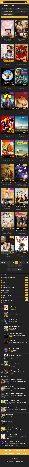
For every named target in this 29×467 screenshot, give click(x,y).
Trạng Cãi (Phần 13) (13, 362)
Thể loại (7, 11)
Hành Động (15, 335)
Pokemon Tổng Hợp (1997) (12, 400)
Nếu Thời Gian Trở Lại (14, 319)
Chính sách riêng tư (17, 450)
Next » (19, 269)
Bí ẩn (10, 383)
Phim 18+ (19, 314)
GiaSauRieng (24, 453)
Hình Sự (23, 342)
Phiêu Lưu (23, 335)
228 (14, 269)
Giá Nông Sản (12, 453)
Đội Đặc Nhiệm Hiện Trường (15, 333)
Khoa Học (25, 371)
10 (19, 265)
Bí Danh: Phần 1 (12, 340)
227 (9, 269)
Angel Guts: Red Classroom (15, 313)
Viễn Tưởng (20, 371)
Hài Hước (19, 363)
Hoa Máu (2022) (9, 421)
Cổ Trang (25, 436)
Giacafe (18, 453)
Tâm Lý (14, 328)
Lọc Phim (15, 17)
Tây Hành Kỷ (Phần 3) (14, 348)
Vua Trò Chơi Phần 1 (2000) (12, 441)
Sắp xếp (7, 8)
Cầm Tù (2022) (9, 414)
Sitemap (5, 453)
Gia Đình (7, 438)
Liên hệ (25, 450)
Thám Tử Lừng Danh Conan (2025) (13, 379)
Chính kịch (15, 314)
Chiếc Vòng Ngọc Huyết (14, 326)
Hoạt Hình (13, 383)
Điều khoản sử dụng (6, 450)
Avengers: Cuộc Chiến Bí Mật (16, 370)
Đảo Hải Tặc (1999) (10, 386)
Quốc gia (21, 11)
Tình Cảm (15, 307)
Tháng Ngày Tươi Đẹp (14, 306)
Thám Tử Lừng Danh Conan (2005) (14, 393)
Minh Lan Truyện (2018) (11, 435)
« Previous (4, 262)
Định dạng (21, 8)
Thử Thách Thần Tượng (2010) (12, 428)
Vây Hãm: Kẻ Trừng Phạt (14, 355)
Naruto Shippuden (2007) (11, 407)
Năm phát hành (7, 14)
